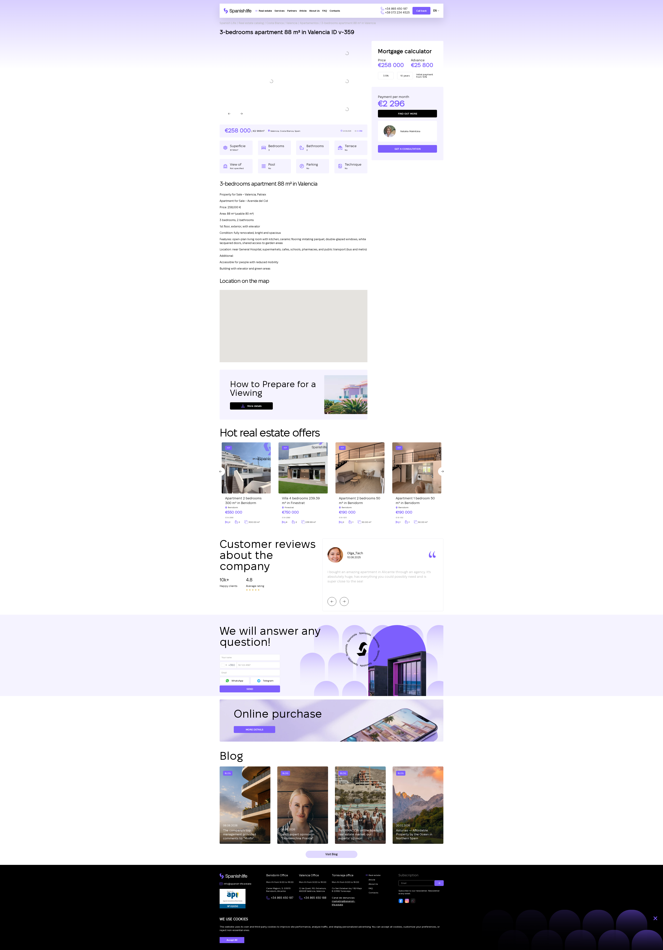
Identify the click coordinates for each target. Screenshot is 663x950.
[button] (346, 53)
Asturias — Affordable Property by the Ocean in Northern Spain (414, 834)
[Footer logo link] (233, 876)
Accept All (232, 940)
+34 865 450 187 (396, 8)
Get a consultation (408, 148)
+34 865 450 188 (315, 897)
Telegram (268, 680)
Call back (421, 10)
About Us (314, 10)
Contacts (335, 10)
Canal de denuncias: (343, 901)
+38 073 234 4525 (397, 12)
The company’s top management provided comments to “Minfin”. (239, 834)
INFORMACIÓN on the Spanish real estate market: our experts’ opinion (359, 834)
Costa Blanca (275, 23)
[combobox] (228, 665)
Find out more (407, 113)
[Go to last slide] (229, 113)
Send (250, 689)
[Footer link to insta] (407, 900)
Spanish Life (228, 23)
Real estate (265, 10)
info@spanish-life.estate (237, 883)
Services (280, 10)
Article (303, 10)
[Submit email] (439, 883)
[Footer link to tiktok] (413, 900)
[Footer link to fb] (400, 900)
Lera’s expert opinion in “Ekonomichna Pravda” (297, 836)
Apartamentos (309, 23)
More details (254, 406)
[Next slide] (241, 113)
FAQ (324, 10)
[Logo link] (237, 10)
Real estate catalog (251, 23)
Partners (292, 10)
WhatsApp (237, 680)
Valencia (291, 23)
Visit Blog (331, 854)
